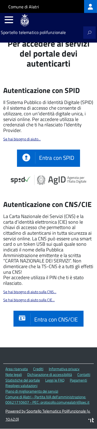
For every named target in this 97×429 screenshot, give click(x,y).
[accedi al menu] (9, 19)
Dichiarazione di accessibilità (49, 374)
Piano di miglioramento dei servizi (31, 391)
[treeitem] (90, 6)
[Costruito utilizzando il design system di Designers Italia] (91, 421)
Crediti (38, 369)
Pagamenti (78, 380)
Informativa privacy (64, 369)
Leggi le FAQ (54, 380)
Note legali (13, 374)
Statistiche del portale (22, 380)
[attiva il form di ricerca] (89, 32)
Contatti (83, 374)
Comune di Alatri (23, 7)
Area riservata (16, 369)
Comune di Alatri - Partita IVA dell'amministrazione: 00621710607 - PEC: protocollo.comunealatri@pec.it (47, 399)
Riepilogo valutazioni (21, 385)
